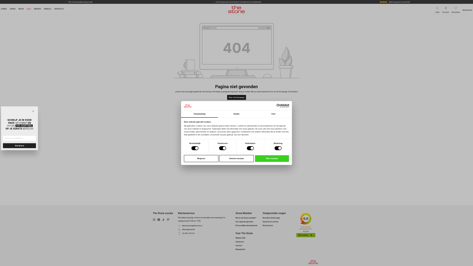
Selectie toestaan (236, 158)
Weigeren (201, 158)
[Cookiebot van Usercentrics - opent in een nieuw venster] (278, 106)
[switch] (222, 148)
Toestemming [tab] (199, 114)
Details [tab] (237, 114)
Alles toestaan (272, 158)
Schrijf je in (19, 146)
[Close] (33, 111)
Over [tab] (273, 114)
